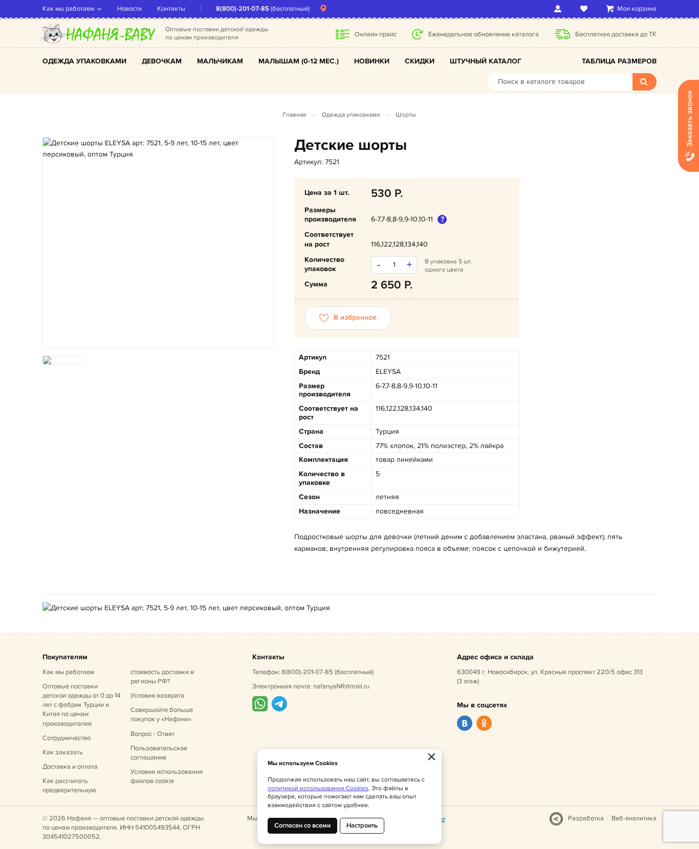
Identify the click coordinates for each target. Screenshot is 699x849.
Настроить (362, 825)
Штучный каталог (485, 61)
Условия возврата (157, 695)
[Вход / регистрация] (559, 8)
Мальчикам (220, 61)
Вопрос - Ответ (152, 734)
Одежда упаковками (84, 61)
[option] (158, 149)
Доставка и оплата (70, 767)
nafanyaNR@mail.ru (341, 686)
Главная (295, 115)
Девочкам (162, 61)
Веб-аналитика (634, 818)
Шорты (406, 115)
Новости (129, 9)
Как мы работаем (68, 9)
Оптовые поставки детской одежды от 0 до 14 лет (81, 705)
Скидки (419, 61)
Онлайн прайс (376, 34)
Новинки (371, 61)
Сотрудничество (66, 738)
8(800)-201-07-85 (242, 9)
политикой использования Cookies (318, 788)
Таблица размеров (619, 61)
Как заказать (62, 752)
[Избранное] (585, 8)
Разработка (586, 818)
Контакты (171, 9)
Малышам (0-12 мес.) (298, 61)
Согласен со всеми (302, 825)
